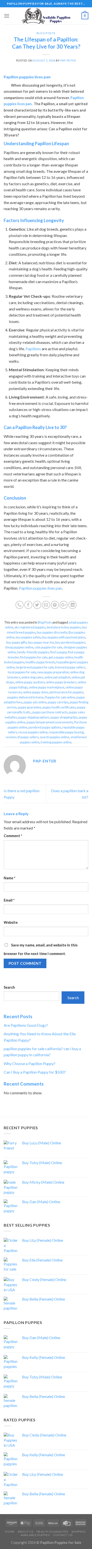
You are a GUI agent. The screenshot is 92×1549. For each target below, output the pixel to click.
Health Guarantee (52, 1531)
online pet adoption (57, 677)
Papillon (77, 98)
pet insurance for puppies (66, 692)
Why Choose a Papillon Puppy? (29, 1063)
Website (11, 922)
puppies (10, 104)
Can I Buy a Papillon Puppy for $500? (35, 1072)
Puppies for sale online (60, 697)
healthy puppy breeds (40, 662)
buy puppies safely (28, 637)
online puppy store (35, 692)
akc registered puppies (30, 627)
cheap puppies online (19, 647)
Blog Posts (46, 33)
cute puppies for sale (48, 647)
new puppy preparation (53, 672)
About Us (25, 1531)
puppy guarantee (29, 707)
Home (9, 1531)
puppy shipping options (33, 717)
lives (21, 104)
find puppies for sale (33, 657)
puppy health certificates (59, 707)
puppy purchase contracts (49, 712)
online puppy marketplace (46, 687)
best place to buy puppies (64, 627)
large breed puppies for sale (35, 667)
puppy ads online (35, 702)
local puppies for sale (22, 672)
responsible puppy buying (66, 732)
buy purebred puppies (70, 642)
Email (9, 900)
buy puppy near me (41, 642)
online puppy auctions (30, 682)
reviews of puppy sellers (22, 737)
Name (9, 878)
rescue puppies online (33, 732)
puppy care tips (58, 702)
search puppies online (54, 737)
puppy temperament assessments (49, 722)
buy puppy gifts (16, 642)
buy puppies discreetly (52, 632)
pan (29, 104)
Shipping (78, 1531)
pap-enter (68, 60)
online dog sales (32, 677)
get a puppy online (61, 657)
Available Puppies (35, 1535)
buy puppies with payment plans (63, 637)
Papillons (33, 348)
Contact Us (63, 1535)
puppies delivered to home (25, 697)
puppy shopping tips (64, 717)
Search (9, 987)
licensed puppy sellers (70, 667)
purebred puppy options (44, 727)
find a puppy (58, 652)
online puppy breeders (61, 682)
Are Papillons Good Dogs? (26, 1025)
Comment (13, 836)
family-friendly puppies (33, 652)
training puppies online (56, 742)
